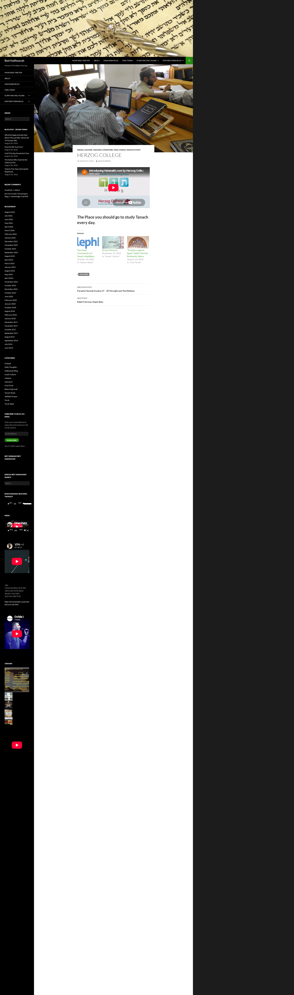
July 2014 (8, 344)
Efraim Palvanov (110, 250)
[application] (17, 504)
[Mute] (23, 503)
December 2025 (11, 241)
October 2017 (10, 329)
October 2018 (10, 307)
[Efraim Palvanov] (113, 242)
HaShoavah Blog (11, 371)
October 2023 (10, 285)
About (97, 60)
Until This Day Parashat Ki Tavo (17, 153)
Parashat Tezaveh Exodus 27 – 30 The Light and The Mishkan (106, 289)
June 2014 (9, 348)
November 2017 (11, 326)
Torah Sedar (9, 404)
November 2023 (11, 282)
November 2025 (11, 245)
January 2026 (10, 238)
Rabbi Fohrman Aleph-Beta (90, 300)
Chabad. (8, 363)
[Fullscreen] (27, 530)
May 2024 (9, 274)
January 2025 (10, 267)
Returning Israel (11, 389)
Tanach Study (133, 150)
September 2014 (11, 340)
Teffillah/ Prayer (11, 396)
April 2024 (9, 278)
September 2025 (11, 252)
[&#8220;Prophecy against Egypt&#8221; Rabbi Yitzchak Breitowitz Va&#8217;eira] (138, 242)
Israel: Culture (84, 150)
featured (84, 274)
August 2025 (10, 256)
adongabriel (104, 161)
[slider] (26, 503)
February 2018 (11, 315)
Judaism (97, 150)
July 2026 (8, 216)
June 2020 (9, 296)
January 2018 (10, 318)
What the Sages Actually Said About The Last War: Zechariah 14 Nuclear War (17, 138)
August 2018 (10, 311)
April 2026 (9, 227)
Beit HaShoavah (14, 60)
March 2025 (10, 263)
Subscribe (12, 440)
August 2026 (10, 212)
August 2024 (10, 271)
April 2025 (9, 260)
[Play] (8, 503)
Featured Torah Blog (172, 60)
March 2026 (10, 230)
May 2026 (9, 223)
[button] (17, 680)
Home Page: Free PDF (81, 60)
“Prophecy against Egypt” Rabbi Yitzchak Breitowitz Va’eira (137, 253)
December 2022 (11, 289)
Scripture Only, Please (146, 60)
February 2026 (11, 234)
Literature (107, 150)
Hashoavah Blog (111, 60)
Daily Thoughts (11, 367)
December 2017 (11, 322)
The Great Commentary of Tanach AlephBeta (85, 253)
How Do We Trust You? (14, 147)
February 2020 (11, 300)
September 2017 (11, 333)
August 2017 (10, 337)
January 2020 (10, 304)
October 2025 (10, 249)
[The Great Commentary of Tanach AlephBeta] (88, 242)
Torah (7, 400)
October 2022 (10, 293)
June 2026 (9, 219)
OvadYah (8, 190)
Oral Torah (127, 60)
